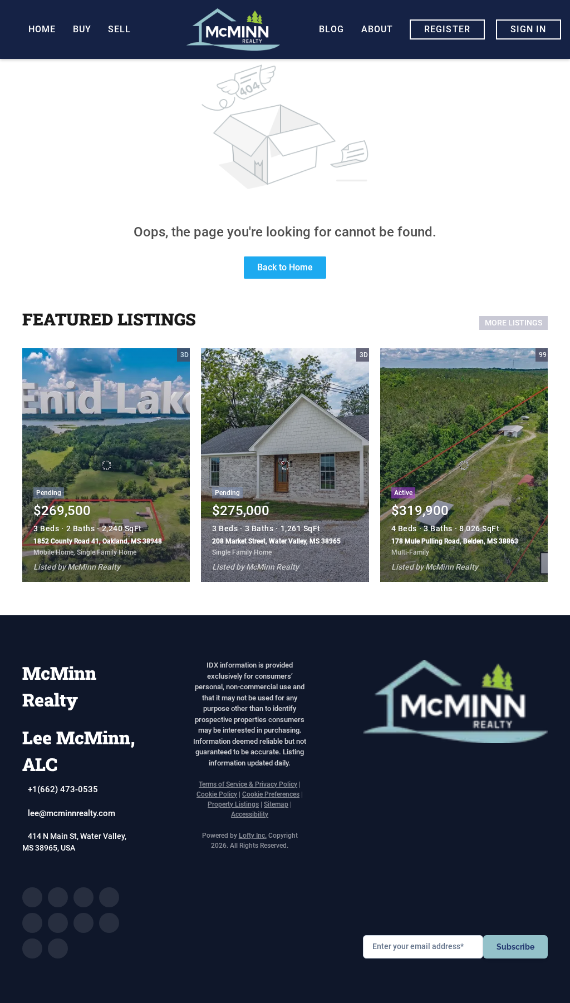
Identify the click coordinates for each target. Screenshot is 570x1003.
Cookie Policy (216, 794)
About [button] (377, 29)
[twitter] (83, 897)
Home (42, 29)
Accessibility (249, 814)
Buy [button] (82, 29)
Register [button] (447, 29)
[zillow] (109, 897)
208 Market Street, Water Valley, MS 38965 (276, 541)
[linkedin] (58, 897)
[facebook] (32, 897)
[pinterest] (32, 948)
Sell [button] (119, 29)
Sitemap (276, 804)
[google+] (58, 948)
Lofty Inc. (253, 835)
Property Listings (233, 804)
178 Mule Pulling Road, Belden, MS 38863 (454, 541)
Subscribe (515, 946)
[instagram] (58, 923)
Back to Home (285, 267)
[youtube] (83, 923)
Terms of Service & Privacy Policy (248, 784)
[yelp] (32, 923)
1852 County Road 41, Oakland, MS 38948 (97, 541)
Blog (331, 29)
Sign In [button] (528, 29)
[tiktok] (109, 923)
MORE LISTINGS (513, 322)
